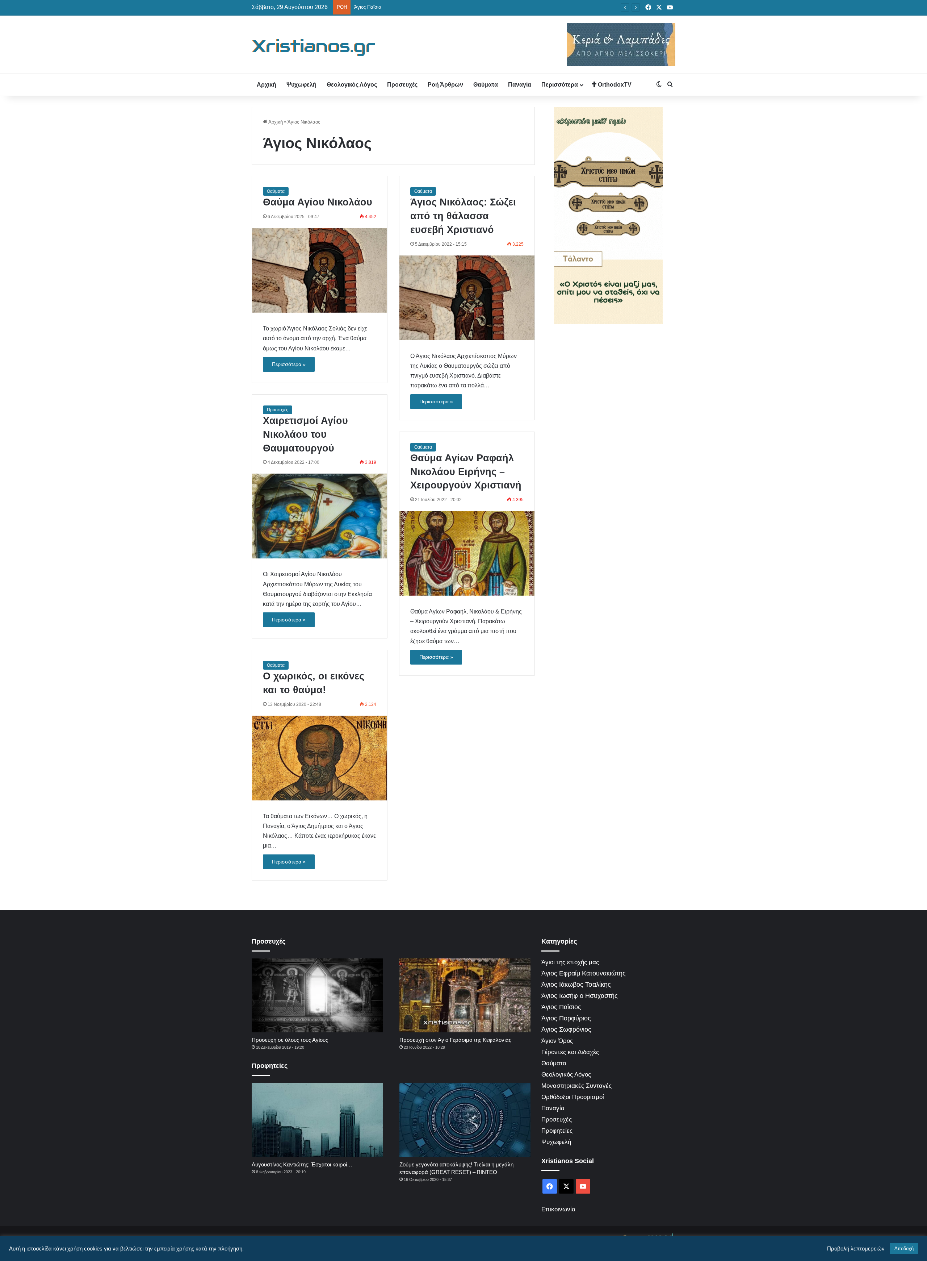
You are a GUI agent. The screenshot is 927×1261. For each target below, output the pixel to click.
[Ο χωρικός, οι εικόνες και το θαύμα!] (319, 758)
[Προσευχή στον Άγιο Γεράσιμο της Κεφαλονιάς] (464, 995)
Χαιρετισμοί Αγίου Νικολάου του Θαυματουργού (305, 434)
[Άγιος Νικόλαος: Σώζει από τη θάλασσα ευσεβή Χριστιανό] (466, 297)
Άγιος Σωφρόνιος (566, 1029)
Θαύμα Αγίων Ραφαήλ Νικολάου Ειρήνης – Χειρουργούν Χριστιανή (465, 472)
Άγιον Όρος (557, 1040)
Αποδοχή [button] (904, 1248)
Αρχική (266, 85)
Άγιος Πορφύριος (566, 1018)
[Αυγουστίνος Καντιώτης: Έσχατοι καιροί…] (317, 1120)
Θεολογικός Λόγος (352, 85)
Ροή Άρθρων (445, 85)
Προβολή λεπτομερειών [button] (856, 1249)
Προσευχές (402, 85)
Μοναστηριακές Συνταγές (576, 1085)
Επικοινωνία (558, 1209)
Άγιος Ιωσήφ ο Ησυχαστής (579, 995)
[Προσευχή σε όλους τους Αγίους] (317, 995)
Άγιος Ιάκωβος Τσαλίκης (576, 984)
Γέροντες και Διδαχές (570, 1052)
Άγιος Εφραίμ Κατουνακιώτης (583, 973)
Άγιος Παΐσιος (561, 1007)
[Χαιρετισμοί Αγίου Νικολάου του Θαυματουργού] (319, 516)
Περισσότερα (559, 85)
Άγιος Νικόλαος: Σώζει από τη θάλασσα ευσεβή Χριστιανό (463, 216)
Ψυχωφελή (301, 85)
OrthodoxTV (614, 85)
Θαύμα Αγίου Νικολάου (317, 202)
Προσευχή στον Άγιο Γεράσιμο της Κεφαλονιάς (455, 1040)
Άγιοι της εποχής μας (570, 962)
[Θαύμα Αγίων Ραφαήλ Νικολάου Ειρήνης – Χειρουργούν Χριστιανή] (466, 553)
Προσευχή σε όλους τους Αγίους (290, 1040)
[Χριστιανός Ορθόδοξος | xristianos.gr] (314, 47)
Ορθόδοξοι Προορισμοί (572, 1097)
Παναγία (519, 85)
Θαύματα (485, 85)
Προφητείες (556, 1130)
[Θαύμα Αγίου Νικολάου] (319, 270)
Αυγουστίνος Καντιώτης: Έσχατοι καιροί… (302, 1164)
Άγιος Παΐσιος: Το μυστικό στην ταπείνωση (399, 7)
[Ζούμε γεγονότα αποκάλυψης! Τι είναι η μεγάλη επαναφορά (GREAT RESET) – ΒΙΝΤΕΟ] (464, 1120)
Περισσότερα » (289, 364)
